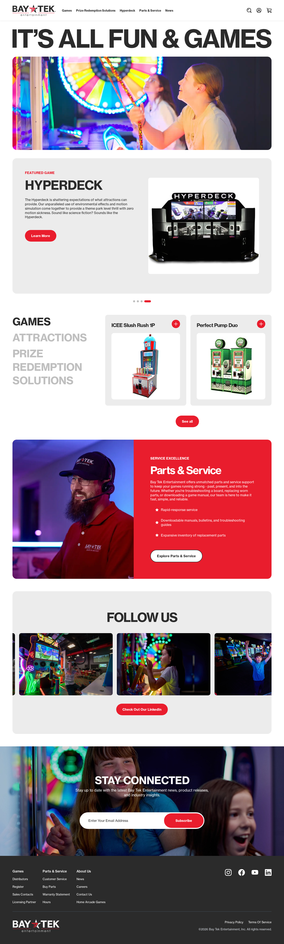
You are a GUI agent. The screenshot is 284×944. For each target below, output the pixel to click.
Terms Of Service (260, 922)
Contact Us (84, 894)
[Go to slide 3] (146, 301)
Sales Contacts (22, 894)
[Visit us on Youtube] (255, 872)
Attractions (49, 337)
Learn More (40, 245)
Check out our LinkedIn (142, 709)
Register (18, 886)
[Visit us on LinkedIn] (268, 872)
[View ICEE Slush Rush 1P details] (176, 324)
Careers (82, 886)
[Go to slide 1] (136, 301)
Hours (47, 902)
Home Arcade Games (91, 902)
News (80, 879)
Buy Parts (49, 886)
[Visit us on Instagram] (228, 872)
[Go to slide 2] (142, 301)
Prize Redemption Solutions (47, 367)
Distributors (20, 879)
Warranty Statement (56, 894)
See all (187, 421)
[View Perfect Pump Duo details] (261, 324)
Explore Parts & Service (176, 556)
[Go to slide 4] (150, 301)
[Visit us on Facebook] (241, 872)
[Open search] (249, 10)
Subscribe (183, 821)
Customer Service (55, 879)
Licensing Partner (24, 902)
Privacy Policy (234, 922)
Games (31, 321)
